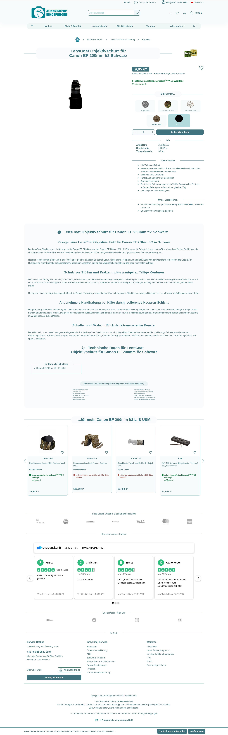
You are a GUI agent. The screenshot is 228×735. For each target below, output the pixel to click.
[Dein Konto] (184, 13)
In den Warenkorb (180, 132)
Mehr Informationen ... (106, 731)
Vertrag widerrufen (54, 678)
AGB (89, 654)
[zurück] (25, 460)
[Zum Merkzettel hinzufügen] (201, 67)
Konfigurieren (197, 731)
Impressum (92, 647)
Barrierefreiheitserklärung (98, 672)
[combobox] (111, 13)
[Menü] (170, 13)
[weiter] (203, 460)
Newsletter (152, 647)
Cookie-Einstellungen (97, 665)
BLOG (127, 2)
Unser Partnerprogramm (158, 650)
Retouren (91, 669)
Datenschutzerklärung (97, 650)
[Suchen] (137, 13)
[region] (114, 460)
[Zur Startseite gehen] (49, 12)
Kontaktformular (72, 670)
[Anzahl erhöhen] (152, 132)
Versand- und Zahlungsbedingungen (140, 713)
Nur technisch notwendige (172, 731)
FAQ (149, 658)
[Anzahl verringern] (135, 132)
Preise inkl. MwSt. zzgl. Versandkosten (158, 73)
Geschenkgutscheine (156, 665)
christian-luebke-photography (160, 654)
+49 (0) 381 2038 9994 (176, 2)
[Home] (78, 40)
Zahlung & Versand (96, 658)
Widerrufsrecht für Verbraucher (101, 661)
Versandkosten (101, 708)
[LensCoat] (190, 53)
